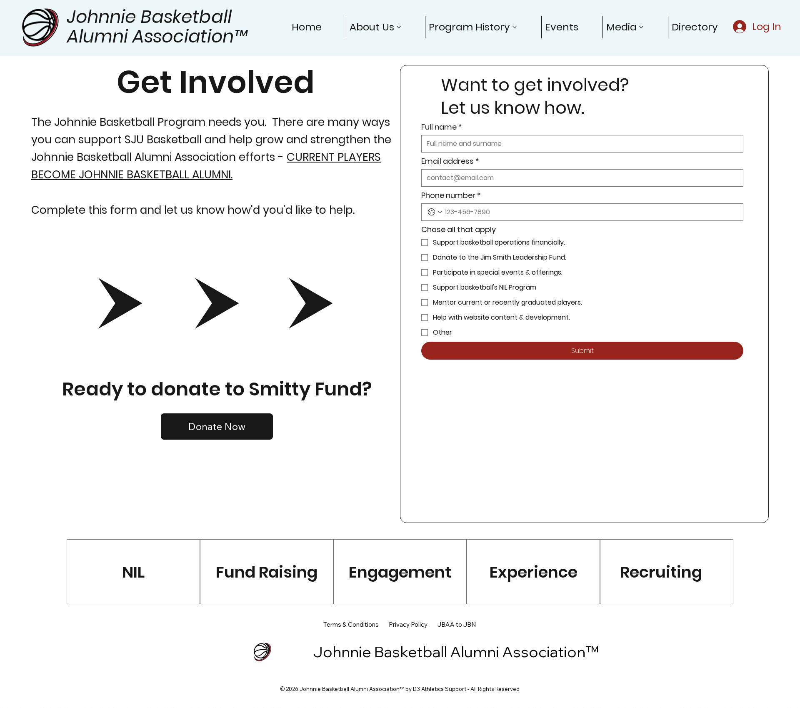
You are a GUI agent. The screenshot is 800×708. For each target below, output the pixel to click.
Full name (441, 127)
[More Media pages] (641, 27)
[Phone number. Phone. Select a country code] (435, 212)
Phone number (451, 195)
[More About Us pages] (399, 27)
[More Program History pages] (514, 27)
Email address (450, 161)
